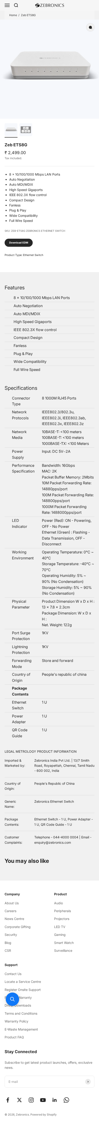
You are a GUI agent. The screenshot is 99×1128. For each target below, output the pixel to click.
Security (11, 935)
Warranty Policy (16, 1021)
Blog (8, 943)
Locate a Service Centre (23, 982)
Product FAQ (14, 1037)
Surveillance (63, 950)
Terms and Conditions (21, 1013)
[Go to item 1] (11, 130)
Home (13, 15)
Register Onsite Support (23, 990)
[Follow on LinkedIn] (55, 1100)
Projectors (61, 919)
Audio (58, 903)
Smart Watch (64, 943)
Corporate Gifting (18, 927)
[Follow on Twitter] (19, 1100)
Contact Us (13, 974)
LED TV (59, 927)
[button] (12, 999)
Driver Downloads (18, 1005)
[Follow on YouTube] (43, 1100)
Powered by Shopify (43, 1114)
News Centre (14, 919)
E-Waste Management (21, 1029)
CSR (8, 950)
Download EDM (18, 242)
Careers (10, 911)
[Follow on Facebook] (8, 1100)
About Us (12, 903)
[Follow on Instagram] (31, 1100)
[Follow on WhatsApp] (66, 1100)
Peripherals (62, 911)
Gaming (60, 935)
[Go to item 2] (25, 130)
